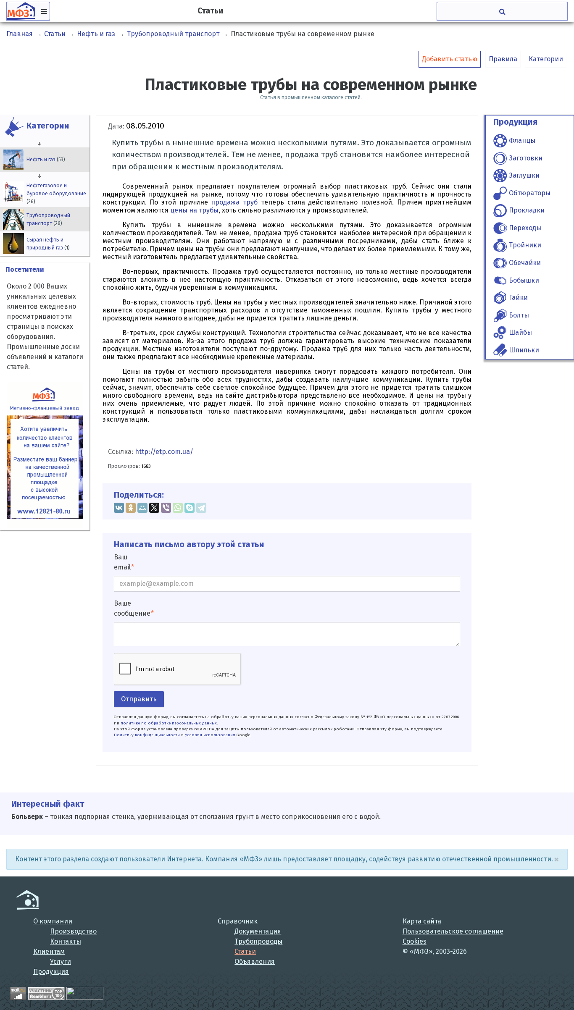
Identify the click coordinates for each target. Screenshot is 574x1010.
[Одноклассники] (131, 508)
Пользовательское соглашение (453, 931)
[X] (154, 508)
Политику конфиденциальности (147, 734)
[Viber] (166, 508)
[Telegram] (201, 508)
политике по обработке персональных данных (169, 723)
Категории (546, 59)
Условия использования (210, 734)
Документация (257, 931)
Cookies (415, 941)
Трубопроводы (258, 941)
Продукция (51, 972)
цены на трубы (194, 210)
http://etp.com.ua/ (164, 452)
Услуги (60, 961)
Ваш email (122, 562)
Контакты (65, 941)
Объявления (254, 961)
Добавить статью (449, 59)
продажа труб (234, 202)
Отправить (139, 699)
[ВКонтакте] (119, 508)
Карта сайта (422, 921)
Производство (73, 931)
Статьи (245, 951)
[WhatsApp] (178, 508)
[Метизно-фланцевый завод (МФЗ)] (27, 900)
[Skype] (189, 508)
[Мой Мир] (142, 508)
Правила (503, 59)
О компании (52, 921)
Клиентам (49, 951)
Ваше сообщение (132, 608)
